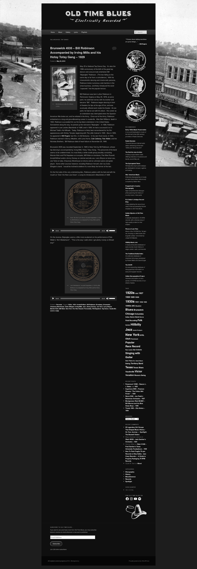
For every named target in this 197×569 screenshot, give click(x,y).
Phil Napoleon (96, 309)
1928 (127, 297)
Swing (127, 363)
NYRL (142, 335)
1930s (130, 301)
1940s (128, 305)
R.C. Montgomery (73, 561)
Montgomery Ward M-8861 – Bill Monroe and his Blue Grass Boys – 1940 (135, 403)
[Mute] (107, 231)
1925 (136, 293)
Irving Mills (78, 307)
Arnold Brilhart (81, 305)
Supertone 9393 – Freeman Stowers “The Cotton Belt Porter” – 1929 (134, 391)
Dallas (127, 317)
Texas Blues (138, 367)
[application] (83, 230)
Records (59, 305)
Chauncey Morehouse (57, 307)
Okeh (128, 338)
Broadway (99, 305)
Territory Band (137, 363)
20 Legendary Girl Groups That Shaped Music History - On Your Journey (135, 429)
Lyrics (76, 32)
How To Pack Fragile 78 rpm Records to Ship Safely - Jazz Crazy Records (135, 453)
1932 (141, 302)
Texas (129, 367)
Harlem (127, 325)
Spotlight (128, 481)
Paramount (134, 339)
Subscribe (56, 544)
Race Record (132, 346)
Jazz (84, 307)
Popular (129, 342)
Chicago (129, 313)
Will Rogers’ (66, 136)
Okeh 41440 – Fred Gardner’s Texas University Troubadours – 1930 (136, 446)
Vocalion (129, 375)
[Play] (53, 231)
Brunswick (106, 305)
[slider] (112, 230)
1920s (70, 305)
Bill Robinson (91, 305)
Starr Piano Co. (130, 361)
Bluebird (138, 306)
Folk (140, 320)
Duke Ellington (69, 307)
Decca (142, 317)
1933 (145, 302)
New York (69, 309)
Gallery (68, 32)
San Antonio (137, 350)
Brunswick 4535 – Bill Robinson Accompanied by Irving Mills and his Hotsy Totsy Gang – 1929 (75, 52)
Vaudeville (112, 309)
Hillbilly (136, 324)
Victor (138, 371)
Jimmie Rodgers (137, 330)
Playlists (84, 32)
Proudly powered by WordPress (139, 561)
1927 (141, 293)
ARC (133, 306)
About (60, 32)
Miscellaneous (130, 477)
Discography (129, 472)
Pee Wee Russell (78, 309)
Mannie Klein (54, 309)
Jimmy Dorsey (91, 307)
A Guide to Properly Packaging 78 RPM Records (135, 458)
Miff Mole (62, 309)
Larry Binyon (107, 307)
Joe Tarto (100, 307)
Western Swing (140, 375)
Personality (88, 309)
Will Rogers (143, 44)
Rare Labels (128, 350)
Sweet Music (139, 361)
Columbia (139, 313)
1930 (137, 297)
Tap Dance (105, 309)
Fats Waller (106, 138)
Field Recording (131, 320)
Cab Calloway (96, 138)
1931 (137, 302)
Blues (129, 309)
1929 (74, 305)
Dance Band (134, 317)
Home (53, 32)
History (127, 474)
